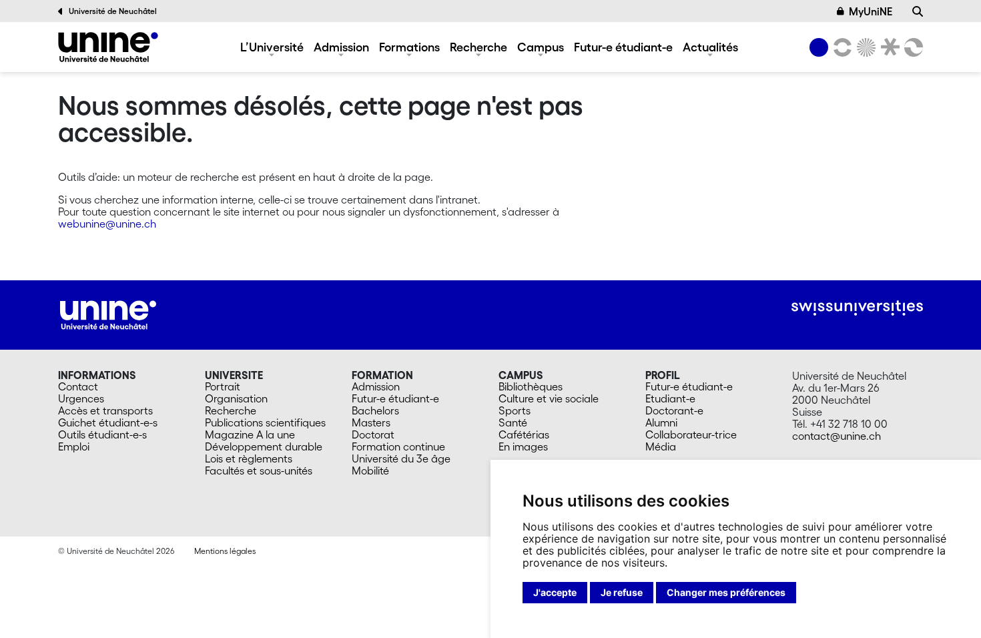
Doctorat (373, 434)
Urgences (81, 398)
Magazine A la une (250, 434)
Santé (513, 422)
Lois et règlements (248, 458)
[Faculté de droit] (888, 47)
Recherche (478, 46)
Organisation (236, 398)
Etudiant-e (670, 398)
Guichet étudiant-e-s (107, 422)
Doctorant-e (674, 410)
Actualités (710, 46)
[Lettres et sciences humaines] (840, 47)
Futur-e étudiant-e (623, 46)
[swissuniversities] (857, 308)
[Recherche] (917, 11)
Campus (540, 46)
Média (660, 446)
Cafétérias (524, 434)
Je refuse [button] (622, 592)
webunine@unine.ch (107, 224)
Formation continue (398, 446)
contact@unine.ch (836, 436)
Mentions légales (225, 551)
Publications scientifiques (265, 422)
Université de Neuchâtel (113, 11)
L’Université (272, 46)
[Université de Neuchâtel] (108, 47)
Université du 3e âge (401, 458)
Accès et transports (105, 410)
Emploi (73, 446)
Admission (341, 46)
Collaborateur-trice (691, 434)
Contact (78, 386)
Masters (371, 422)
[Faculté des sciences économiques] (912, 47)
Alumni (661, 422)
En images (523, 446)
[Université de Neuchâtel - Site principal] (108, 314)
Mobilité (370, 470)
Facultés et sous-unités (258, 470)
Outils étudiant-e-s (102, 434)
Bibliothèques (531, 386)
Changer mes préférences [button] (726, 592)
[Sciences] (864, 47)
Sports (515, 410)
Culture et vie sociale (549, 398)
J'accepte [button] (555, 592)
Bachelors (375, 410)
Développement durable (263, 446)
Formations (409, 46)
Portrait (222, 386)
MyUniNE (870, 11)
